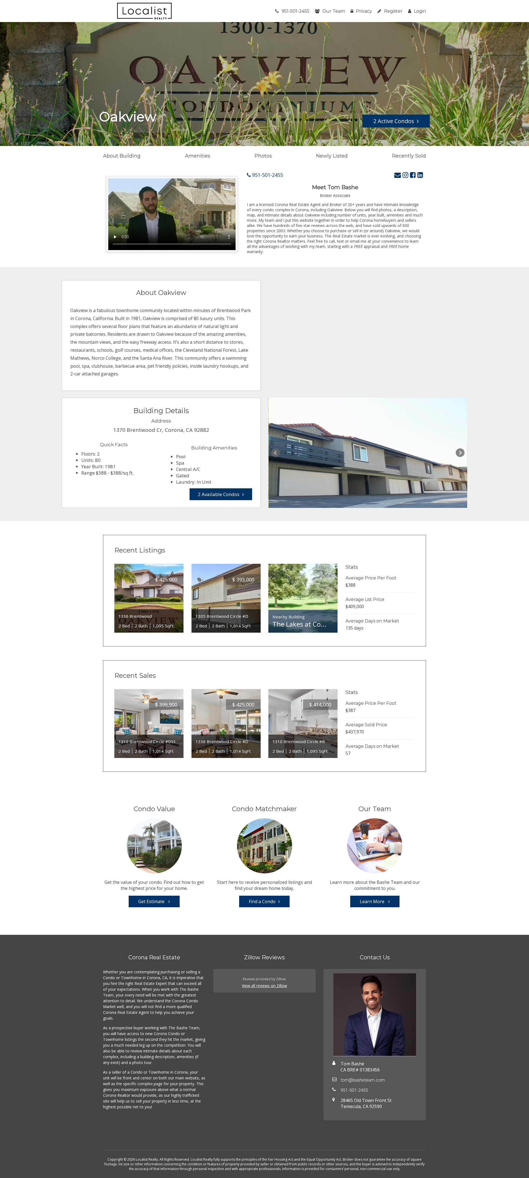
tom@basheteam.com (363, 1080)
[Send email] (397, 174)
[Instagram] (405, 174)
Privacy (364, 11)
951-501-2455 (295, 11)
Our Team (333, 11)
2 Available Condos (218, 494)
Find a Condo (262, 901)
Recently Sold (409, 156)
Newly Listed (332, 156)
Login (420, 11)
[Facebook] (413, 174)
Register (393, 11)
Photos (263, 156)
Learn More (372, 901)
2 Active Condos (393, 121)
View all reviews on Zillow (264, 985)
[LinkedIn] (420, 174)
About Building (122, 156)
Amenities (197, 156)
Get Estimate (152, 901)
